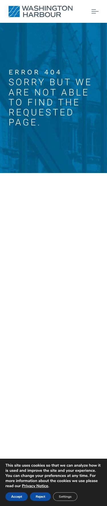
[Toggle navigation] (95, 11)
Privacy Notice (35, 486)
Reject (40, 496)
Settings (65, 496)
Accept (16, 496)
